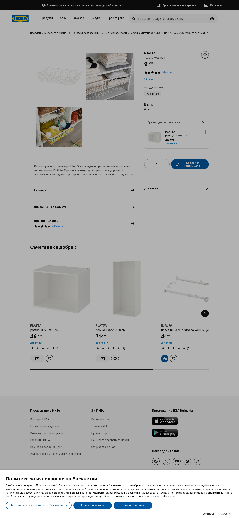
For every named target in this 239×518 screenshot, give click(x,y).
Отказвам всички (92, 505)
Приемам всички (133, 505)
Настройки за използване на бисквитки (37, 505)
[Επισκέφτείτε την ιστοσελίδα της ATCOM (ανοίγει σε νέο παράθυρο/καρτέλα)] (218, 514)
